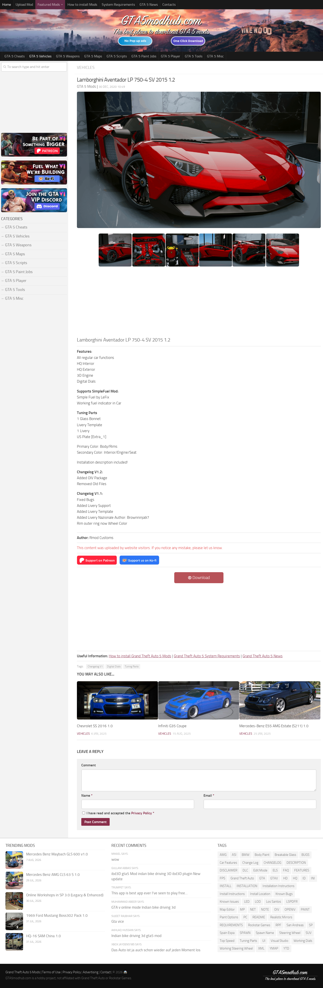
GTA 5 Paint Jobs (143, 56)
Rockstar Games (259, 925)
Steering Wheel (289, 933)
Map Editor (227, 909)
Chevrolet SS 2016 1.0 (95, 726)
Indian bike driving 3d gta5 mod (136, 935)
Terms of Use (51, 972)
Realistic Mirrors (281, 917)
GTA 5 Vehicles (40, 56)
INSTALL (225, 886)
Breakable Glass (285, 855)
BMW (245, 855)
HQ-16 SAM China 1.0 (43, 936)
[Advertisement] (199, 303)
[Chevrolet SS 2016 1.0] (117, 700)
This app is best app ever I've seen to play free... (149, 893)
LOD (258, 902)
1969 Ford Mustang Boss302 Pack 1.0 (57, 915)
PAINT (305, 909)
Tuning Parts (132, 666)
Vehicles (85, 67)
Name (87, 795)
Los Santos (273, 902)
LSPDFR (292, 902)
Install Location (260, 894)
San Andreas (295, 925)
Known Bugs (284, 894)
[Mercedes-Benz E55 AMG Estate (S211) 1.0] (279, 700)
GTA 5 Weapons (68, 56)
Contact (105, 972)
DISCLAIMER (228, 870)
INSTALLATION (247, 886)
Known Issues (229, 902)
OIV (276, 909)
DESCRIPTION (296, 863)
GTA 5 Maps (93, 56)
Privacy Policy (141, 813)
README (258, 917)
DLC (245, 870)
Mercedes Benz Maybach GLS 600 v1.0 (57, 854)
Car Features (228, 863)
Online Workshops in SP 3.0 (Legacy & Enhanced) (64, 895)
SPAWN (245, 933)
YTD (286, 948)
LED (247, 902)
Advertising (90, 972)
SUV (309, 933)
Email (208, 795)
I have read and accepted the (120, 813)
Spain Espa (227, 933)
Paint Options (229, 917)
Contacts (169, 4)
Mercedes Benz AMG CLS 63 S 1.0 (53, 874)
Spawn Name (265, 933)
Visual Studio (279, 941)
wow (115, 859)
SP (311, 925)
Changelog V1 (95, 666)
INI (313, 878)
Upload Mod (24, 4)
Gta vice (117, 921)
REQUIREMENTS (231, 925)
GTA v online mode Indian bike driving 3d (143, 907)
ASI (234, 855)
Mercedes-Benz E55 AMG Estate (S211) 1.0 (273, 726)
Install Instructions (232, 894)
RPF (278, 925)
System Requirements (118, 4)
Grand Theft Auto (242, 878)
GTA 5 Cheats (14, 56)
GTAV (274, 878)
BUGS (305, 855)
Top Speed (227, 941)
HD (285, 878)
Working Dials (303, 941)
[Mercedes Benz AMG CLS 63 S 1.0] (14, 880)
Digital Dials (114, 666)
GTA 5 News (149, 4)
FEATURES (301, 870)
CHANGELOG (272, 863)
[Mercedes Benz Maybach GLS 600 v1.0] (14, 860)
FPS (222, 878)
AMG (223, 855)
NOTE (265, 909)
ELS (275, 870)
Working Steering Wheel (236, 948)
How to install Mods (82, 4)
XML (261, 948)
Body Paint (262, 855)
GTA (262, 878)
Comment (88, 765)
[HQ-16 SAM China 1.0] (14, 942)
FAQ (286, 870)
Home (6, 4)
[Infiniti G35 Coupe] (198, 700)
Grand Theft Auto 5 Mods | (23, 972)
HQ (295, 878)
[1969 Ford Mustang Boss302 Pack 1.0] (14, 921)
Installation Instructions (278, 886)
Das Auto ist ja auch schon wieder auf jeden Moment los (155, 950)
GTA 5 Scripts (117, 56)
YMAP (274, 948)
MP (242, 909)
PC (245, 917)
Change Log (250, 863)
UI (263, 941)
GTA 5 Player (170, 56)
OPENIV (290, 909)
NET (253, 909)
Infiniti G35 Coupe (172, 726)
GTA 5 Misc (215, 56)
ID (304, 878)
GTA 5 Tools (193, 56)
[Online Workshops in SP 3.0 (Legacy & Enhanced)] (14, 901)
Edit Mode (260, 870)
